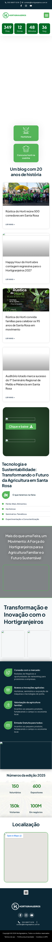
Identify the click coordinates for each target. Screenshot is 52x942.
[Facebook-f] (21, 6)
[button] (46, 15)
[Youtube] (31, 6)
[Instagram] (26, 6)
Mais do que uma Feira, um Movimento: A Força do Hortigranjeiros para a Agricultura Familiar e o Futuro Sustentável (26, 547)
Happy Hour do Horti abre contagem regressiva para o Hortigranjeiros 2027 (23, 266)
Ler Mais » (10, 224)
